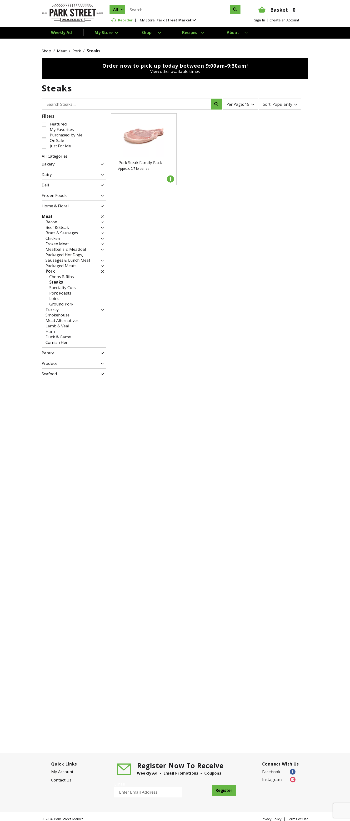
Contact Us (61, 780)
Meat (62, 51)
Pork (76, 51)
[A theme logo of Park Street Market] (73, 12)
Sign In (259, 20)
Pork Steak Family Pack (140, 162)
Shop (46, 51)
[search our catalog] (235, 9)
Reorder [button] (125, 20)
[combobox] (117, 9)
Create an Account (284, 20)
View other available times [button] (175, 71)
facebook (271, 771)
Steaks (93, 51)
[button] (176, 20)
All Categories (55, 156)
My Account (62, 771)
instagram (272, 779)
